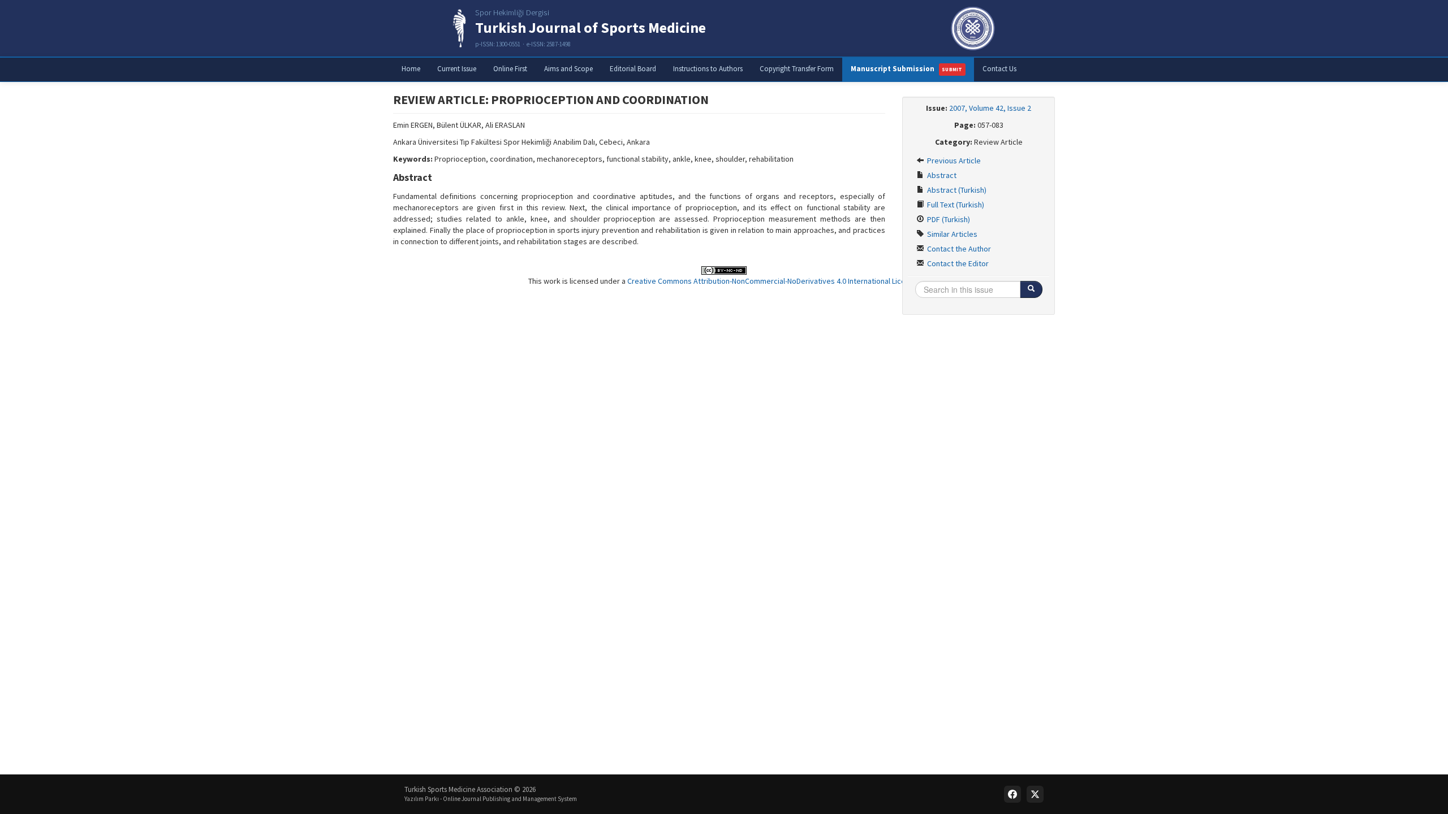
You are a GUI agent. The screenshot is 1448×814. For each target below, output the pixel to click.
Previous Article (953, 160)
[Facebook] (1012, 794)
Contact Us (999, 68)
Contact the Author (958, 249)
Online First (510, 68)
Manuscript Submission (907, 68)
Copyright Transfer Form (797, 68)
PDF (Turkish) (947, 219)
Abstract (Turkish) (955, 190)
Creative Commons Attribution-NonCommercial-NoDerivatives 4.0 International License (772, 281)
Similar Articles (951, 234)
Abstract (940, 175)
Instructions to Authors (708, 68)
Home (411, 68)
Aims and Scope (568, 68)
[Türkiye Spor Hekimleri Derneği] (973, 28)
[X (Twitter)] (1035, 794)
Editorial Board (633, 68)
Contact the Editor (957, 263)
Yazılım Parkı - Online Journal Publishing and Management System (490, 799)
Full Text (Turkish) (954, 205)
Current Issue (456, 68)
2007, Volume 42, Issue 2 (990, 108)
